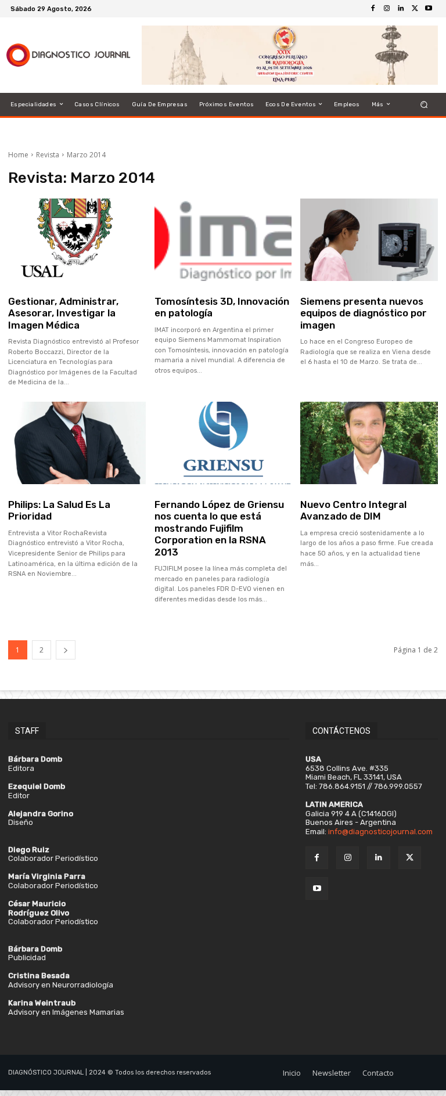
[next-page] (65, 649)
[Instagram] (387, 9)
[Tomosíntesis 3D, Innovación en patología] (223, 240)
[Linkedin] (401, 9)
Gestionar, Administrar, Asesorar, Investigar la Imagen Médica (63, 313)
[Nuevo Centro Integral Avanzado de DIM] (369, 443)
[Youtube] (429, 9)
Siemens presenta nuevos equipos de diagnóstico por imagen (363, 313)
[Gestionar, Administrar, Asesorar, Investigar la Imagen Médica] (77, 240)
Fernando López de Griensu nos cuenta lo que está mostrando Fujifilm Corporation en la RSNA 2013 (219, 528)
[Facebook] (373, 9)
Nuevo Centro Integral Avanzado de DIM (353, 510)
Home (18, 155)
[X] (415, 9)
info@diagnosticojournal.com (380, 831)
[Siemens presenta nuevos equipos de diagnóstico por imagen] (369, 240)
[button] (424, 104)
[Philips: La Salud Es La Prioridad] (77, 443)
